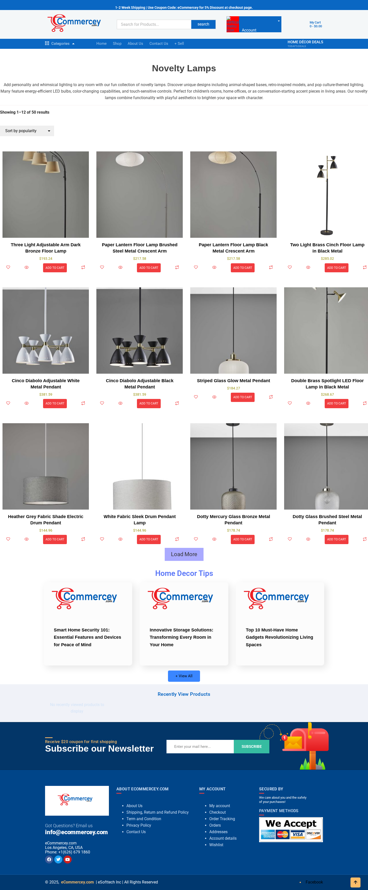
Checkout (217, 812)
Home (101, 43)
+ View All (184, 676)
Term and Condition (143, 818)
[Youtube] (68, 859)
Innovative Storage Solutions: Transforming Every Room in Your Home (181, 637)
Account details (223, 838)
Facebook (314, 882)
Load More (184, 554)
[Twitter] (58, 859)
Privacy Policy (138, 825)
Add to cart (55, 268)
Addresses (218, 831)
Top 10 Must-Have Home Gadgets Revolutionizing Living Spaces (279, 637)
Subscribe (252, 746)
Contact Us (158, 43)
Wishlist (216, 844)
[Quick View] (27, 268)
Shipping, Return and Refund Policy (157, 812)
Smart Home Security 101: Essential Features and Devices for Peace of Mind (87, 637)
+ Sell (179, 43)
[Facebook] (49, 859)
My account (219, 805)
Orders (215, 825)
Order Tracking (222, 818)
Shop (117, 43)
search (203, 24)
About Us (135, 43)
